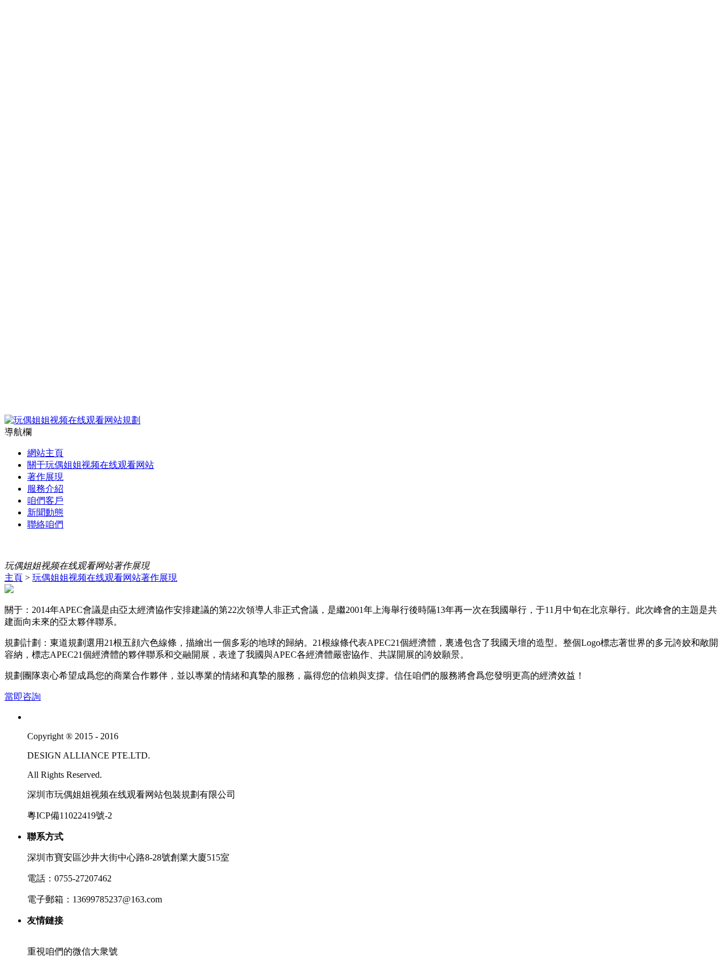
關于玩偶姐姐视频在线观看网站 (90, 465)
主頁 (14, 577)
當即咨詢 (23, 696)
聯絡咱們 (45, 524)
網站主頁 (45, 453)
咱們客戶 (45, 500)
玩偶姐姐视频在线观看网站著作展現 (104, 577)
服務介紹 (45, 488)
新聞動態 (45, 512)
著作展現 (45, 477)
